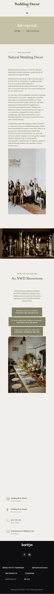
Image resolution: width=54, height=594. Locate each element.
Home (17, 31)
